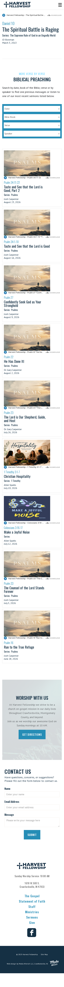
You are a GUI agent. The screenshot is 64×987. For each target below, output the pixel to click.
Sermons (32, 917)
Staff (32, 906)
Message (9, 814)
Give (32, 922)
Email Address (11, 801)
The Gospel (32, 896)
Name (7, 788)
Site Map (44, 954)
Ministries (32, 912)
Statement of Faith (32, 901)
